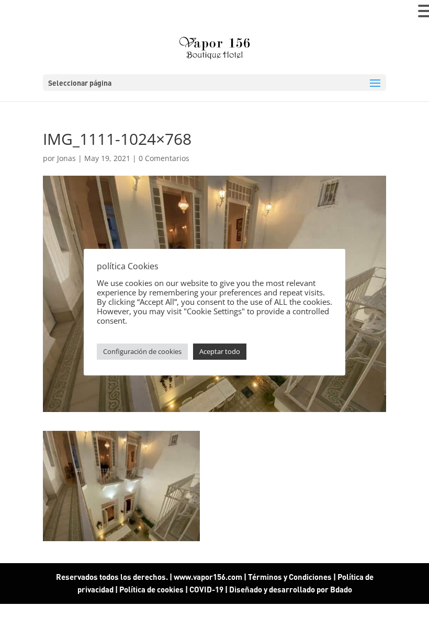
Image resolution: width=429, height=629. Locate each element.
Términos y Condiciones (290, 576)
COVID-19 (207, 589)
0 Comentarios (164, 158)
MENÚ (23, 13)
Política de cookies (151, 589)
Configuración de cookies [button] (142, 351)
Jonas (66, 158)
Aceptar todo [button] (219, 351)
